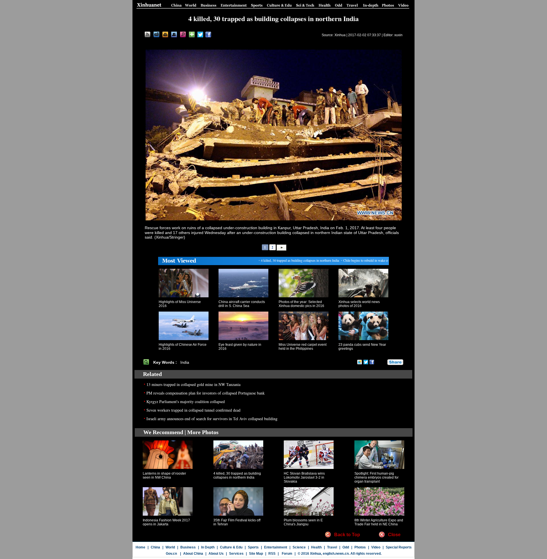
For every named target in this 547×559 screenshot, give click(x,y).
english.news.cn (336, 554)
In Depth (208, 547)
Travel (332, 547)
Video (375, 547)
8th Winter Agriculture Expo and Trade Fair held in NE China (378, 522)
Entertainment (275, 547)
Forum (286, 554)
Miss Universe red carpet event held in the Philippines (302, 347)
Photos (360, 547)
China (155, 547)
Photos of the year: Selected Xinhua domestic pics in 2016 (301, 304)
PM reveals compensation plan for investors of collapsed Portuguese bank (205, 393)
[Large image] (183, 34)
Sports (253, 547)
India (184, 362)
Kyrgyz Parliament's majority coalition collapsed (185, 401)
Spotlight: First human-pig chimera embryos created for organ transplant (376, 477)
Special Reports (399, 547)
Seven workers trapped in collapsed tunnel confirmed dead (193, 410)
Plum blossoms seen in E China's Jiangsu (303, 522)
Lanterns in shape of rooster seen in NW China (164, 475)
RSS (271, 554)
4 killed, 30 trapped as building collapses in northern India (237, 475)
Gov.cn (171, 554)
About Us (216, 554)
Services (236, 554)
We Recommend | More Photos (181, 432)
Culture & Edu (231, 547)
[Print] (165, 34)
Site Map (256, 554)
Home (140, 547)
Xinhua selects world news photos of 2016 (359, 304)
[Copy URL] (174, 34)
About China (193, 554)
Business (188, 547)
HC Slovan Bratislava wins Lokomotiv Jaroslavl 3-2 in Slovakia (304, 477)
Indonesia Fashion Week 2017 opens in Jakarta (166, 522)
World (170, 547)
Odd (345, 547)
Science (299, 547)
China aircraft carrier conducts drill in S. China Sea (242, 304)
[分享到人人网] (383, 362)
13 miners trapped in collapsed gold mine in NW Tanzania (193, 384)
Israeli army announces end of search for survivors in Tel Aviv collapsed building (211, 418)
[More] (192, 34)
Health (316, 547)
